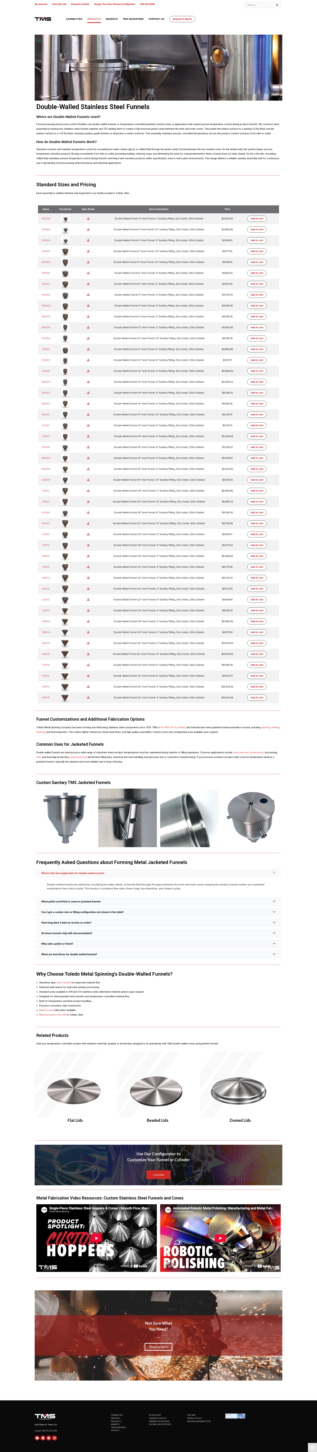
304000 (46, 229)
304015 (46, 654)
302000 (45, 218)
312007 (46, 425)
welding (275, 727)
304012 (46, 523)
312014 (46, 664)
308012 (46, 577)
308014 (46, 621)
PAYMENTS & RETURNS (159, 1421)
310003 (46, 294)
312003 (46, 349)
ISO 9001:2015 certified (172, 727)
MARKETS (115, 1424)
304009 (46, 479)
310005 (46, 370)
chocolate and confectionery (248, 752)
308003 (46, 305)
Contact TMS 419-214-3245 (46, 1431)
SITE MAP (191, 1415)
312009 (46, 512)
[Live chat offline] (312, 1447)
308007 (46, 392)
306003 (46, 316)
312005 (46, 360)
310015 (46, 686)
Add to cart (257, 218)
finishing (40, 732)
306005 (45, 327)
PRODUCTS (116, 1421)
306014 (46, 632)
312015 (46, 675)
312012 (46, 599)
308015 (46, 697)
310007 (46, 436)
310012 (46, 566)
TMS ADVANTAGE (118, 1427)
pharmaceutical (78, 757)
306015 (46, 643)
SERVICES (115, 1418)
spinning (265, 727)
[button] (182, 19)
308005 (45, 381)
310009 (46, 447)
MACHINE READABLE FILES (199, 1421)
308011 (46, 556)
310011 (45, 545)
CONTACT (115, 1430)
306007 (46, 403)
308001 (46, 272)
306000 (45, 240)
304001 (46, 251)
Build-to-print (46, 1010)
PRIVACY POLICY (194, 1418)
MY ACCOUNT (155, 1415)
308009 (45, 458)
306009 (45, 468)
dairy (38, 757)
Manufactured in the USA (52, 1014)
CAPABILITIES (117, 1415)
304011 (46, 501)
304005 (46, 338)
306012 (46, 588)
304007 (46, 414)
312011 (45, 534)
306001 (46, 283)
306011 (46, 490)
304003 (46, 262)
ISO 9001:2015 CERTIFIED (160, 1424)
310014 (46, 610)
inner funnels (64, 982)
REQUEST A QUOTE (157, 1418)
